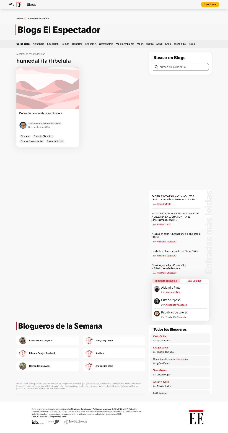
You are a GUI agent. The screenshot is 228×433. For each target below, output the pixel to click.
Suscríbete (210, 4)
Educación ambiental (32, 141)
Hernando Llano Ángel (40, 366)
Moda (140, 43)
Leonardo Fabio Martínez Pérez (46, 123)
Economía (90, 43)
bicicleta (25, 136)
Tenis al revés (160, 370)
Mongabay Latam (104, 340)
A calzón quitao (161, 381)
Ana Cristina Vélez (104, 366)
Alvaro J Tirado (163, 224)
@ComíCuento (164, 363)
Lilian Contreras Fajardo (40, 340)
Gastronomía (106, 43)
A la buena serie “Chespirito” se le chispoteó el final (176, 235)
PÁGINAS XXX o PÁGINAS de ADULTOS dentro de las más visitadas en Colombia (173, 198)
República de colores (174, 312)
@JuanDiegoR (163, 374)
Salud (159, 43)
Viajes (191, 43)
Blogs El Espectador (58, 29)
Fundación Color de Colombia (175, 317)
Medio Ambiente (125, 43)
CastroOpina (159, 336)
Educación (53, 43)
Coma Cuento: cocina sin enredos (170, 359)
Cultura (65, 43)
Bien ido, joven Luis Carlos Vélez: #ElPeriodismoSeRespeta (169, 267)
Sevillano (99, 353)
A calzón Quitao (164, 386)
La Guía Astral (160, 393)
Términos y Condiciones (81, 409)
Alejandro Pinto (164, 204)
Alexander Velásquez (166, 241)
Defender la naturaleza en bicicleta (40, 113)
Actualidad (38, 43)
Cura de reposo (170, 300)
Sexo (168, 43)
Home (19, 18)
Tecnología (180, 43)
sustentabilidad (55, 141)
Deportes (77, 43)
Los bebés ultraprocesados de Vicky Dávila (175, 251)
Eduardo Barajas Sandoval (42, 353)
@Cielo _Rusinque (166, 352)
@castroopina (163, 340)
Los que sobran (161, 347)
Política (150, 43)
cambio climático (43, 136)
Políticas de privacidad (102, 409)
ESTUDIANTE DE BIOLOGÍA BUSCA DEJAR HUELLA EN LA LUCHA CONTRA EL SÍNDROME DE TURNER (175, 216)
